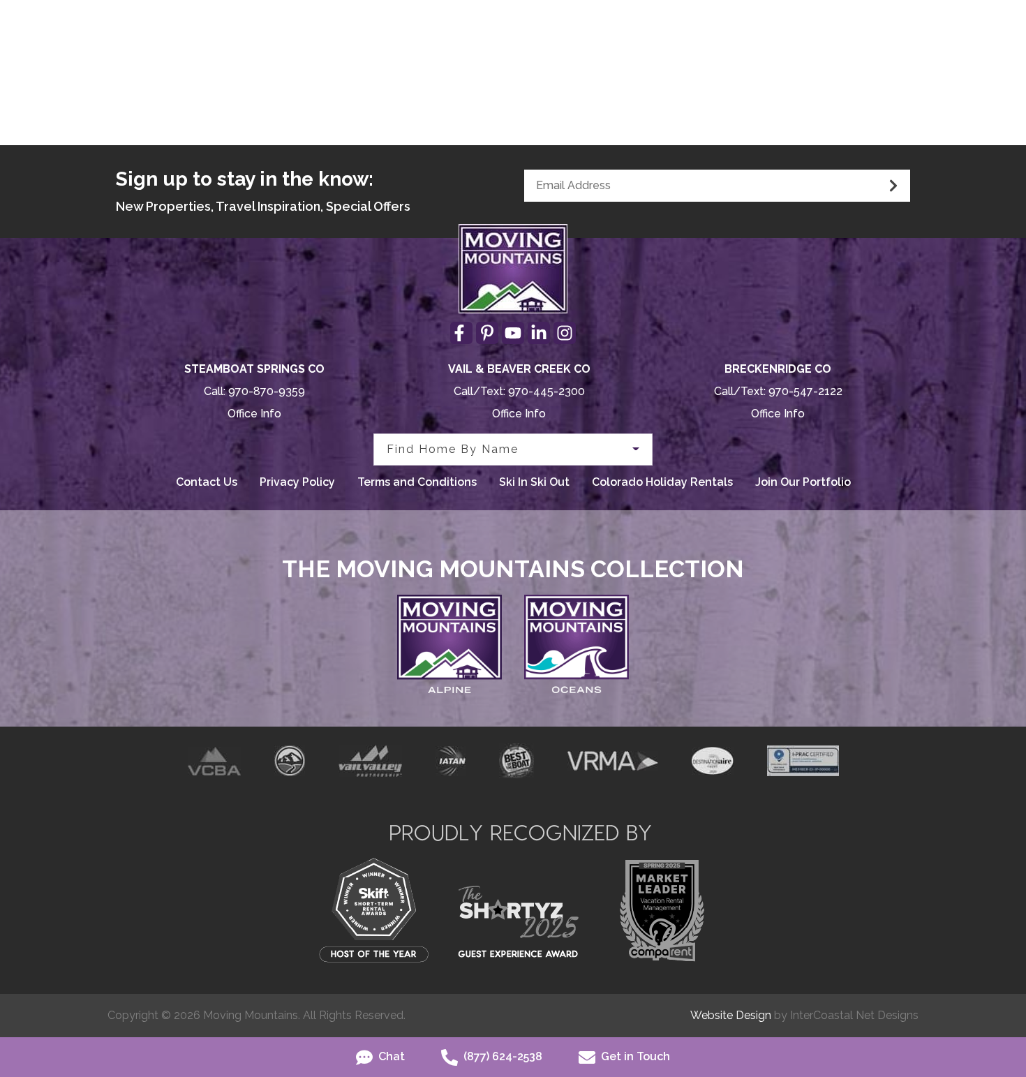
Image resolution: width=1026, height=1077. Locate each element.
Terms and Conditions (417, 482)
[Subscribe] (893, 186)
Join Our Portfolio (803, 482)
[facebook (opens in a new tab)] (461, 333)
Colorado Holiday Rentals (662, 482)
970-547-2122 (805, 391)
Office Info (254, 413)
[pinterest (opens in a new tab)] (487, 333)
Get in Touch (634, 1056)
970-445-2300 (546, 391)
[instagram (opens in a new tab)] (564, 333)
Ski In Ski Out (534, 482)
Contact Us (206, 482)
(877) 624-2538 (501, 1056)
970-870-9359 (266, 391)
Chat (390, 1056)
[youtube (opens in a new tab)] (513, 333)
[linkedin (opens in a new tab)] (539, 333)
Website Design (730, 1015)
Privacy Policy (297, 482)
